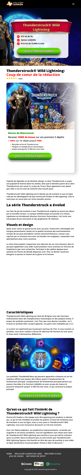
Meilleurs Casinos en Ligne (28, 453)
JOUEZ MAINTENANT (39, 51)
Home (9, 453)
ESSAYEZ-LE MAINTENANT (40, 396)
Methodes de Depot (36, 456)
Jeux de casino (16, 456)
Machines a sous (53, 453)
